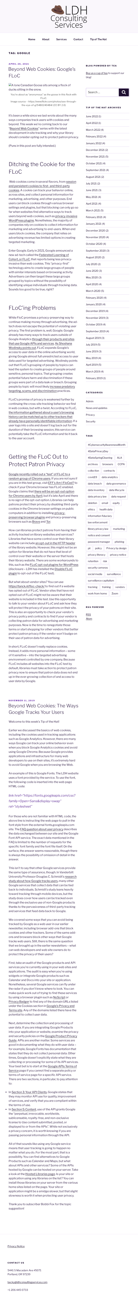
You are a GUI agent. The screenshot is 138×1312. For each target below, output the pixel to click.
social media (95, 574)
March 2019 (93, 371)
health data (106, 509)
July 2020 (91, 264)
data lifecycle (116, 490)
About (45, 39)
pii (89, 548)
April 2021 (92, 203)
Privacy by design (116, 548)
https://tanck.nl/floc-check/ (27, 586)
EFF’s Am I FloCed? (61, 483)
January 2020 (94, 304)
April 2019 (92, 364)
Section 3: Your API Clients (29, 1092)
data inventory (96, 490)
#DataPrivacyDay (98, 451)
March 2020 (93, 290)
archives (93, 464)
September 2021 (95, 169)
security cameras (98, 567)
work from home (97, 593)
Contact (78, 39)
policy (98, 548)
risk (105, 561)
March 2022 (93, 129)
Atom (89, 618)
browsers (107, 464)
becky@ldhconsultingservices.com (27, 1282)
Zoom (115, 593)
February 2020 (94, 297)
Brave (36, 521)
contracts (109, 470)
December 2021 (95, 149)
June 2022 (92, 116)
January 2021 (93, 223)
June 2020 (92, 270)
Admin (89, 401)
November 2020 (95, 237)
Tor (48, 521)
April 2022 (92, 122)
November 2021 (95, 156)
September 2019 (95, 331)
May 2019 (92, 358)
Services (61, 39)
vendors (120, 586)
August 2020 (93, 257)
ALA (119, 457)
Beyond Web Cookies (24, 128)
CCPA (121, 464)
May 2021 (91, 196)
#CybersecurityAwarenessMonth (106, 444)
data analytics (110, 477)
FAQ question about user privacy (41, 829)
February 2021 (94, 217)
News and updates (96, 407)
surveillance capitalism (101, 580)
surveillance (114, 574)
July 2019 (91, 344)
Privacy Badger (19, 1001)
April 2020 (92, 284)
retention (93, 561)
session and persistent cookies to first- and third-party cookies (42, 186)
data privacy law (97, 496)
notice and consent (99, 535)
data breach (95, 483)
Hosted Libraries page (40, 1174)
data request (118, 496)
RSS (88, 614)
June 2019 (92, 351)
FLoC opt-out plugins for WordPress (54, 564)
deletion (92, 502)
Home (31, 39)
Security (90, 421)
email (105, 502)
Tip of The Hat (98, 39)
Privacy (90, 414)
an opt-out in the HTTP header (55, 543)
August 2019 (93, 337)
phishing (119, 541)
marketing (119, 528)
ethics (91, 509)
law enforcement (97, 522)
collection (93, 470)
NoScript (59, 997)
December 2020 (95, 230)
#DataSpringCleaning (100, 457)
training (106, 586)
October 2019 (94, 324)
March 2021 (93, 210)
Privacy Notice (16, 1246)
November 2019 (95, 317)
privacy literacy (96, 554)
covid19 (92, 477)
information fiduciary (100, 515)
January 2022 (94, 143)
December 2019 (95, 310)
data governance (116, 483)
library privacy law (98, 528)
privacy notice (118, 554)
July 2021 (91, 183)
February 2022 (94, 136)
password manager (99, 541)
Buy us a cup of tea (97, 73)
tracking (92, 586)
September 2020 (96, 250)
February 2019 (94, 378)
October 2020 (94, 243)
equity (116, 502)
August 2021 (93, 176)
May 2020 (92, 277)
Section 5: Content (24, 1109)
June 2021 (92, 190)
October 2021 (94, 163)
